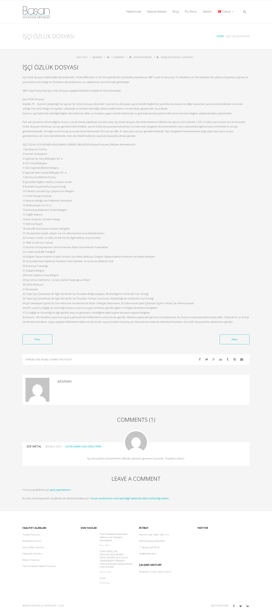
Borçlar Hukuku (171, 57)
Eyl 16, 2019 (105, 583)
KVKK (103, 578)
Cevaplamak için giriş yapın (83, 446)
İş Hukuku (187, 57)
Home (220, 36)
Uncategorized (142, 57)
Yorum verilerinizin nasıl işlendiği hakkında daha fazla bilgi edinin (129, 498)
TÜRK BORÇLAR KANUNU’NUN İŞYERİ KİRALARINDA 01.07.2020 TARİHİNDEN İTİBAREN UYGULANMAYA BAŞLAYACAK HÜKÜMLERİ (116, 559)
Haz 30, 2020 (105, 572)
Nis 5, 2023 (104, 545)
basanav (97, 57)
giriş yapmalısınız (60, 490)
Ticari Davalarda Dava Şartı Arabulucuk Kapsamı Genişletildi (113, 537)
